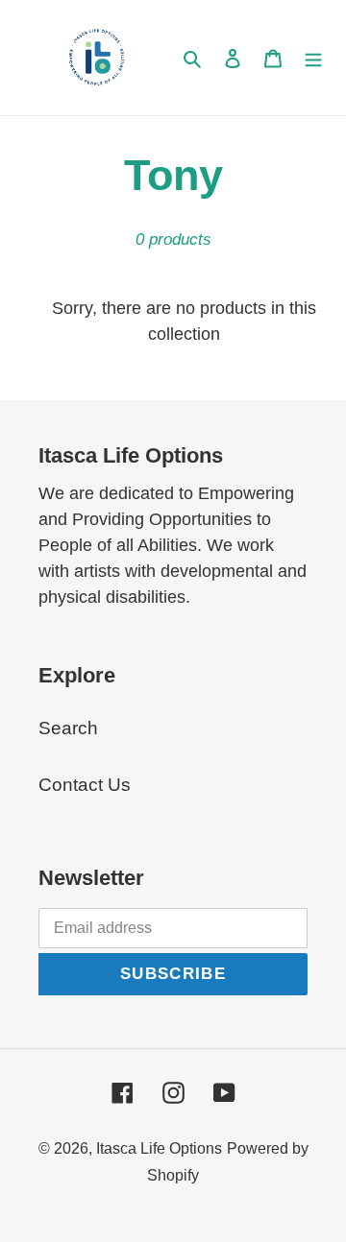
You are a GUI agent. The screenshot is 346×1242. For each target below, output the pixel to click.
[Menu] (313, 58)
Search (68, 728)
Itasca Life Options (159, 1148)
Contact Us (84, 785)
